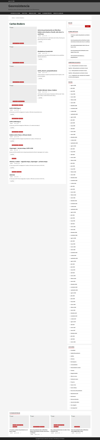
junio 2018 (73, 298)
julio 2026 (73, 88)
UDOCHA (12, 175)
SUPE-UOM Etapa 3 (15, 121)
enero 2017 (73, 330)
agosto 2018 (73, 292)
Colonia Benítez (74, 364)
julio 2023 (73, 163)
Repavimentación (74, 393)
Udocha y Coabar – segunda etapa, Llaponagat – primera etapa (28, 161)
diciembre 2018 (74, 284)
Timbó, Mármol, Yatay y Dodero (23, 94)
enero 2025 (73, 134)
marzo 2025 (73, 131)
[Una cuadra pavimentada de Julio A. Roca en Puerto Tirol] (60, 421)
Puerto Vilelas (74, 387)
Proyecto (73, 382)
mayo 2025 (73, 125)
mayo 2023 (73, 169)
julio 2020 (73, 241)
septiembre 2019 (74, 258)
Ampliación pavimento (75, 353)
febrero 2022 (73, 194)
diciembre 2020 (74, 232)
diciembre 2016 (74, 333)
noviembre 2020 (74, 235)
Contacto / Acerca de (58, 13)
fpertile (39, 35)
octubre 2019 (73, 255)
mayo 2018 (73, 301)
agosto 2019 (73, 261)
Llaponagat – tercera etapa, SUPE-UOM (21, 148)
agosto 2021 (73, 212)
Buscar (70, 23)
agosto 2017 (73, 321)
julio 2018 (73, 295)
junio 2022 (73, 189)
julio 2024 (73, 148)
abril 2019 (73, 272)
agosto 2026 (73, 85)
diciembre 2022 (74, 177)
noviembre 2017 (74, 316)
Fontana (72, 370)
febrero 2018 (73, 307)
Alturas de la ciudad (15, 13)
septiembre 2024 (74, 143)
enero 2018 (73, 310)
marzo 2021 (73, 226)
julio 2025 (73, 120)
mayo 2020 (73, 243)
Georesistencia (18, 6)
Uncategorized (74, 408)
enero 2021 (73, 229)
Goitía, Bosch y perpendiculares (23, 74)
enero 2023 (73, 174)
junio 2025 (73, 122)
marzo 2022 (73, 192)
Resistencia (21, 43)
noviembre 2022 (74, 180)
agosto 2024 (73, 145)
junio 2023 (73, 166)
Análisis (72, 356)
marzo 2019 (73, 275)
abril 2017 (73, 324)
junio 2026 (73, 91)
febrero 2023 (73, 171)
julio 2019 (73, 264)
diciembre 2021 (74, 200)
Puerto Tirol (73, 384)
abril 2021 (73, 223)
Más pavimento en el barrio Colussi (79, 65)
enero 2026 (73, 102)
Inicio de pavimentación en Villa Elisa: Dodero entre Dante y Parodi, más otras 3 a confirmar (23, 36)
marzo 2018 (73, 304)
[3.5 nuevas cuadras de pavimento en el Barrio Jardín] (19, 421)
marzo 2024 (73, 157)
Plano (39, 13)
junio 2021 (73, 218)
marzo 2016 (73, 341)
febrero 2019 (73, 278)
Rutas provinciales (75, 399)
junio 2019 (73, 267)
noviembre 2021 (74, 203)
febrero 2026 (73, 99)
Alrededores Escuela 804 (23, 55)
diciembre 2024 (74, 137)
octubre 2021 (73, 206)
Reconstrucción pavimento (76, 390)
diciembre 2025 (74, 105)
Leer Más (41, 41)
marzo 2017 (73, 327)
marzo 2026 (73, 96)
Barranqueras (15, 101)
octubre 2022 (73, 183)
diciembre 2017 (74, 313)
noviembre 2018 (74, 287)
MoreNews (56, 438)
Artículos (73, 358)
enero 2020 (73, 249)
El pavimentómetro (47, 13)
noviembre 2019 (74, 252)
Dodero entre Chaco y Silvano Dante (20, 135)
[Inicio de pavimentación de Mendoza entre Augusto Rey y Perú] (81, 421)
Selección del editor (75, 402)
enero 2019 (73, 281)
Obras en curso (32, 13)
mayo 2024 (73, 151)
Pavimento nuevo (16, 43)
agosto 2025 (73, 117)
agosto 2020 (73, 238)
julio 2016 (73, 336)
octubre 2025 (73, 111)
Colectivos (24, 13)
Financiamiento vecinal (75, 367)
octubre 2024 (73, 140)
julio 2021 (73, 215)
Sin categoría (19, 171)
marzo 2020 (73, 246)
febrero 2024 (73, 160)
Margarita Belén (74, 373)
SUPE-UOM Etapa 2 (15, 108)
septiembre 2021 (74, 209)
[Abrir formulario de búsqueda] (91, 13)
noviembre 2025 (74, 108)
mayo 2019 (73, 269)
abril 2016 (73, 339)
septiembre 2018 (74, 290)
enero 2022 (73, 197)
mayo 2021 (73, 220)
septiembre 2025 (74, 114)
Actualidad (73, 350)
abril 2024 (73, 154)
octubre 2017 (73, 318)
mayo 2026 (73, 94)
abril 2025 (73, 128)
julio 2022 (73, 186)
